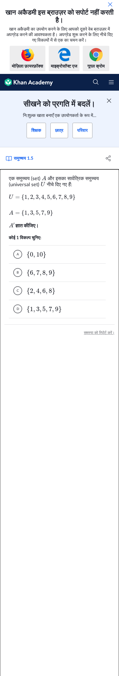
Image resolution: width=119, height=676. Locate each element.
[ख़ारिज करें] (110, 4)
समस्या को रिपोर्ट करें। (99, 333)
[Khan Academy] (26, 82)
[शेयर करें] (108, 158)
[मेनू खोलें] (111, 82)
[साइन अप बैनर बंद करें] (109, 100)
